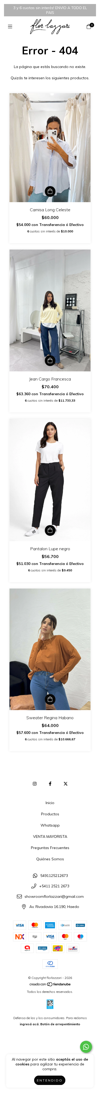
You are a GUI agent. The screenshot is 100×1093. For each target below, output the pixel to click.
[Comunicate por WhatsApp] (86, 1047)
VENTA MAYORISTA (50, 836)
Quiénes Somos (50, 859)
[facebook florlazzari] (50, 784)
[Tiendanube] (50, 985)
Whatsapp (50, 825)
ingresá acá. (29, 1024)
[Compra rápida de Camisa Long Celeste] (50, 191)
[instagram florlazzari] (34, 784)
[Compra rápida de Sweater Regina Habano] (50, 699)
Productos (50, 814)
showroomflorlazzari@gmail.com (54, 896)
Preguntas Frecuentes (50, 847)
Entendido (50, 1080)
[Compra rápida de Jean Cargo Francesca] (50, 360)
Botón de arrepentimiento (60, 1024)
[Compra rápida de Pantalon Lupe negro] (50, 530)
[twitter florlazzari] (65, 784)
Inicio (50, 802)
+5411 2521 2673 (54, 886)
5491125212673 (54, 875)
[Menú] (11, 27)
